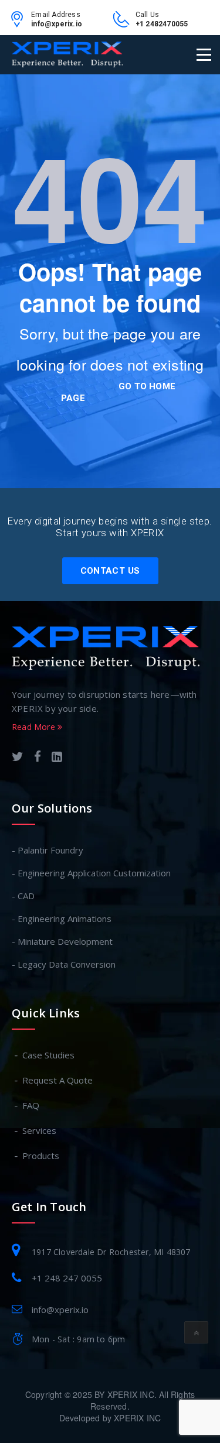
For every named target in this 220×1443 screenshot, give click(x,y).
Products (41, 1155)
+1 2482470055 (162, 24)
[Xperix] (67, 54)
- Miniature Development (62, 941)
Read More (34, 726)
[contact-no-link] (124, 23)
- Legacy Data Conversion (64, 964)
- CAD (23, 896)
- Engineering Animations (61, 918)
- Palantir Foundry (47, 850)
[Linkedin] (57, 757)
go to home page (118, 392)
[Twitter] (17, 757)
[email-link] (20, 23)
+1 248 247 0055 (67, 1278)
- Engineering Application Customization (91, 873)
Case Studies (49, 1055)
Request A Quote (58, 1080)
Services (39, 1130)
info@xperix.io (56, 24)
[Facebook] (37, 757)
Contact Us (110, 570)
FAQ (31, 1105)
